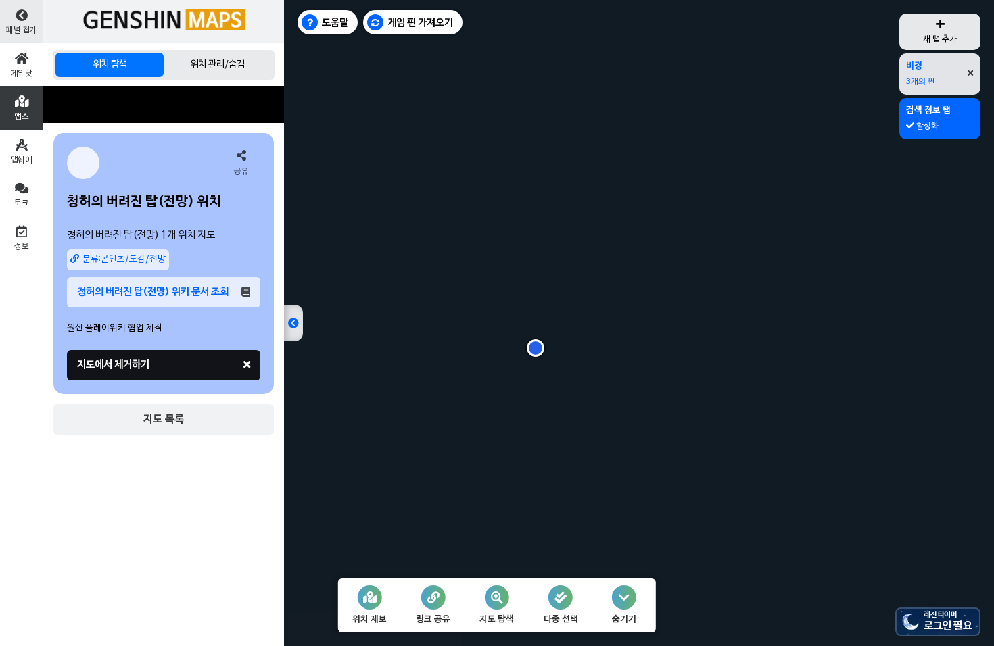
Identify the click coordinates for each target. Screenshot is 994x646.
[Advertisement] (163, 104)
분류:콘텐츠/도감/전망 (124, 259)
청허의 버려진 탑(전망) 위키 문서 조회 (153, 292)
